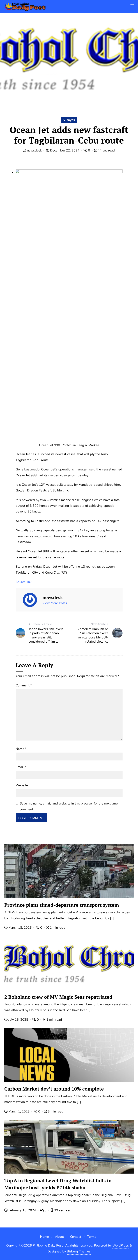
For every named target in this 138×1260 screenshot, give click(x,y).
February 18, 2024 (22, 1210)
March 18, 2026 (20, 927)
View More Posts (54, 603)
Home (44, 1236)
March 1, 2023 (19, 1111)
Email (21, 767)
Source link (23, 582)
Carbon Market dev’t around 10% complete (54, 1089)
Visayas (69, 120)
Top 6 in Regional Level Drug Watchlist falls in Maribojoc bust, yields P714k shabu (58, 1184)
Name (21, 749)
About (59, 1236)
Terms (91, 1236)
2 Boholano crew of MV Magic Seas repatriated (58, 997)
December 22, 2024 (64, 150)
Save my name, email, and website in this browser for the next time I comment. (69, 806)
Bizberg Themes (79, 1251)
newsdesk (34, 150)
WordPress (120, 1245)
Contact (75, 1236)
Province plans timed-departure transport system (61, 905)
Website (22, 785)
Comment (24, 685)
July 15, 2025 (18, 1019)
